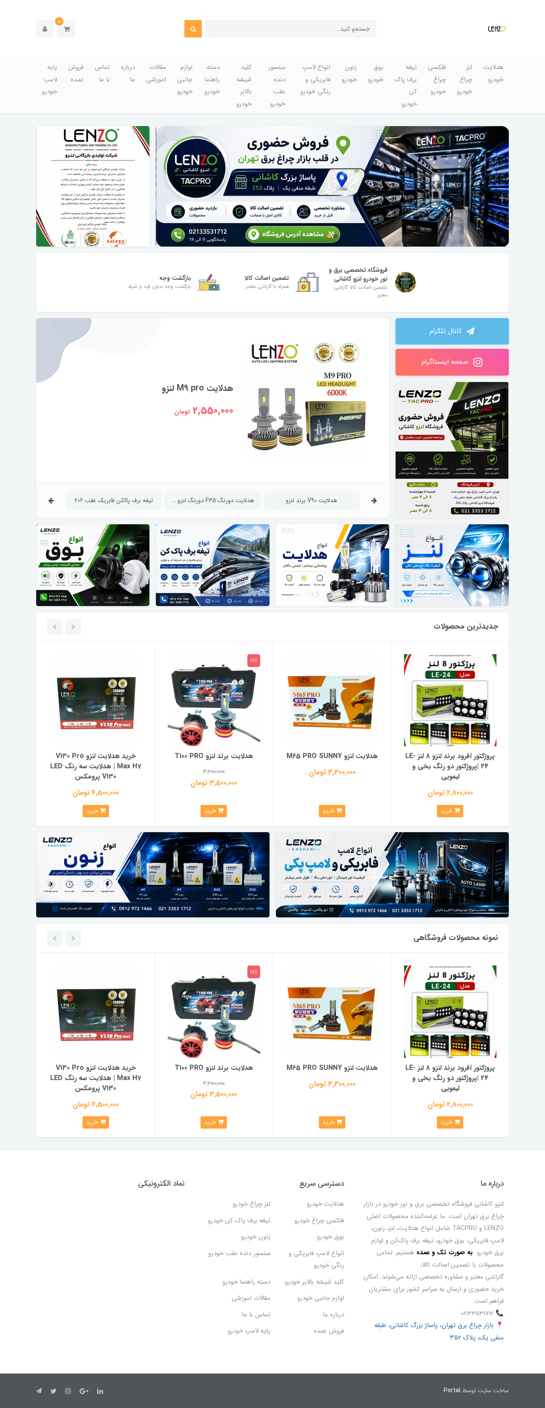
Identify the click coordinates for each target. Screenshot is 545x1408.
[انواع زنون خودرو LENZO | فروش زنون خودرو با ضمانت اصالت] (153, 874)
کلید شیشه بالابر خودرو (244, 85)
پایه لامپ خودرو (49, 79)
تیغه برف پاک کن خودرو (406, 85)
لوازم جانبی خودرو (184, 79)
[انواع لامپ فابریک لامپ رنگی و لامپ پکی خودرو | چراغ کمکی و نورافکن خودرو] (392, 874)
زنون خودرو (349, 73)
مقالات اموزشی (156, 73)
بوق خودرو (375, 73)
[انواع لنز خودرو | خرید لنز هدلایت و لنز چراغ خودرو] (452, 565)
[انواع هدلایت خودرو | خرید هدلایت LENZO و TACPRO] (332, 565)
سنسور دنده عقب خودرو (276, 85)
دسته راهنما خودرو (212, 79)
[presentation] (374, 500)
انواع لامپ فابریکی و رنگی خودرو (315, 79)
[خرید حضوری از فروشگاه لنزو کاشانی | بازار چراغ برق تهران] (332, 186)
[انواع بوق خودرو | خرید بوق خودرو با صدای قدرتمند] (92, 565)
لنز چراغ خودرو (464, 79)
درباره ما (128, 73)
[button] (66, 28)
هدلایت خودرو (493, 73)
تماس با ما (102, 73)
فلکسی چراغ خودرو (437, 79)
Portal (452, 1390)
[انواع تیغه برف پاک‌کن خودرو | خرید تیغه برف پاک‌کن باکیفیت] (212, 565)
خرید (447, 811)
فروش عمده (75, 73)
